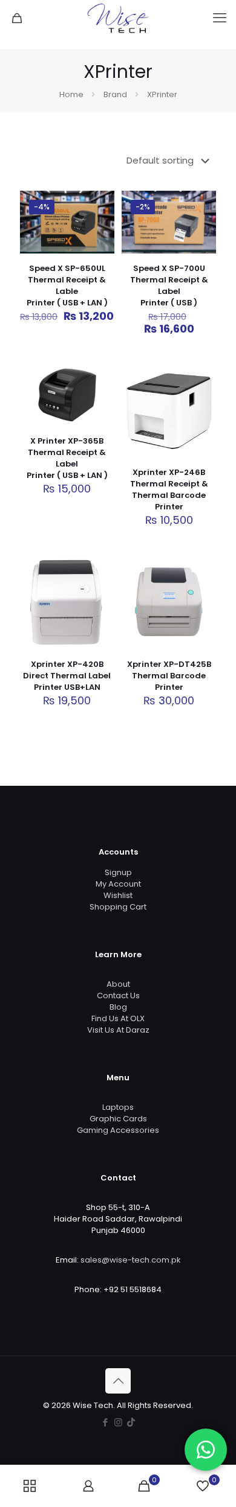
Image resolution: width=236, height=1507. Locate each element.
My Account (118, 884)
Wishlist (118, 895)
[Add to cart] (100, 204)
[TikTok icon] (131, 1422)
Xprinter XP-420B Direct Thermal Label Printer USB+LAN (67, 675)
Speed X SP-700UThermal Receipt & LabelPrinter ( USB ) (169, 285)
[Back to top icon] (118, 1381)
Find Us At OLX (118, 1018)
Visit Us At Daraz (118, 1030)
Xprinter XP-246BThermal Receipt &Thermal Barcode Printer (169, 489)
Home (71, 94)
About (118, 984)
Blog (118, 1007)
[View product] (100, 222)
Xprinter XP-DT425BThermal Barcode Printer (169, 675)
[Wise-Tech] (118, 18)
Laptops (118, 1107)
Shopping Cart (118, 907)
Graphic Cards (118, 1118)
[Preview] (202, 430)
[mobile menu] (219, 18)
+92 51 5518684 (132, 1289)
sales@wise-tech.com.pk (130, 1260)
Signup (118, 872)
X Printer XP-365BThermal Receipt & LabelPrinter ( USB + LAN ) (67, 458)
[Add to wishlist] (100, 239)
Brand (115, 94)
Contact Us (118, 995)
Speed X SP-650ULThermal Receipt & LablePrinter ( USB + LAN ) (67, 285)
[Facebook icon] (105, 1422)
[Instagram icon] (118, 1422)
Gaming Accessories (118, 1130)
